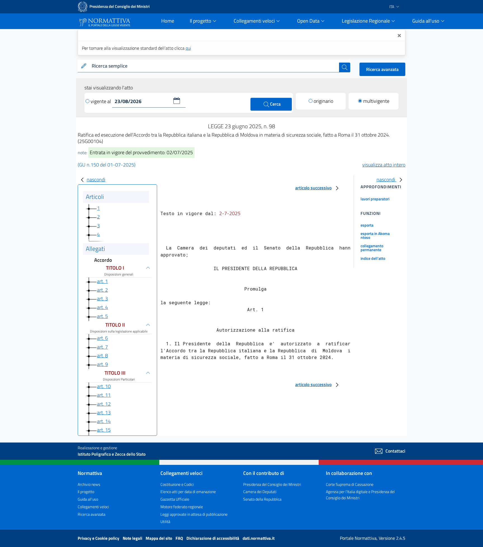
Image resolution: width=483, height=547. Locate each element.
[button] (176, 100)
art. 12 (104, 404)
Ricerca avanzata (382, 69)
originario (323, 101)
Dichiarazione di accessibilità (213, 538)
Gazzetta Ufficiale (174, 499)
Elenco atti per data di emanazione (188, 491)
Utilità (165, 521)
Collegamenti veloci (93, 507)
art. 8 (102, 355)
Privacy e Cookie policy (99, 538)
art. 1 (102, 281)
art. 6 (102, 338)
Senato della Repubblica (262, 499)
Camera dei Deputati (259, 491)
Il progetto (86, 491)
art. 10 (104, 386)
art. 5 (102, 316)
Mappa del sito (159, 538)
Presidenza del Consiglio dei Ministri (272, 484)
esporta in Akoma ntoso (375, 235)
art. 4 (102, 307)
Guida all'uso (88, 499)
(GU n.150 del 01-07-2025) (107, 164)
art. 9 (102, 364)
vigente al (101, 101)
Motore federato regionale (181, 507)
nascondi (96, 179)
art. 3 (102, 298)
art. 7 (102, 347)
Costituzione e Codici (177, 484)
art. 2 (102, 290)
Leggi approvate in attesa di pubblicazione (194, 514)
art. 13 (104, 412)
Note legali (133, 538)
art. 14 (104, 421)
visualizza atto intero (383, 164)
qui (188, 48)
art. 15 (104, 430)
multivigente (376, 101)
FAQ (180, 538)
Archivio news (89, 484)
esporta (367, 225)
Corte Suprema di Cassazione (349, 484)
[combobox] (214, 66)
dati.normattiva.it (258, 538)
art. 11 (104, 395)
